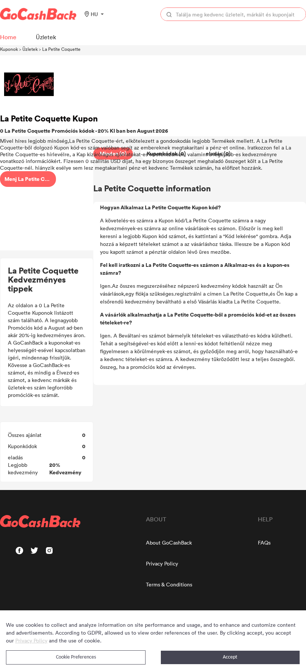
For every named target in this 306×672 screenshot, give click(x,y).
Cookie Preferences (76, 657)
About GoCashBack (169, 542)
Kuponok (9, 49)
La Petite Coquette (61, 49)
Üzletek (30, 49)
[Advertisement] (46, 199)
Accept (230, 657)
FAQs (264, 542)
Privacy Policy (162, 563)
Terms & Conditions (169, 584)
